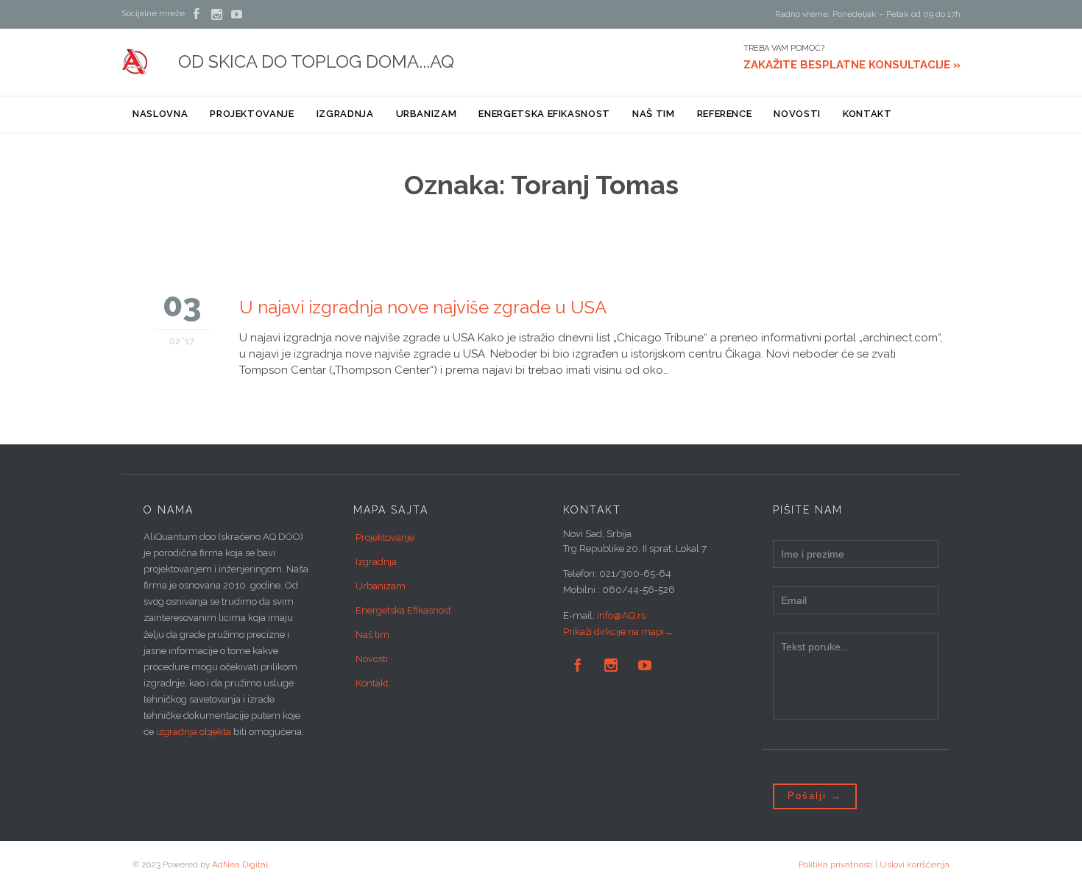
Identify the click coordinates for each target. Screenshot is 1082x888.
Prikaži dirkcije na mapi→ (618, 631)
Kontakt (372, 683)
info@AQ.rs (621, 615)
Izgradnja (376, 561)
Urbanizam (381, 586)
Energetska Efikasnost (403, 610)
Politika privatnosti (836, 864)
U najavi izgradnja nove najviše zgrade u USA (423, 307)
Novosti (372, 658)
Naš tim (372, 634)
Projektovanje (385, 537)
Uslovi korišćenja (915, 864)
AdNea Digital (240, 864)
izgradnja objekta (193, 731)
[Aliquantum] (135, 62)
